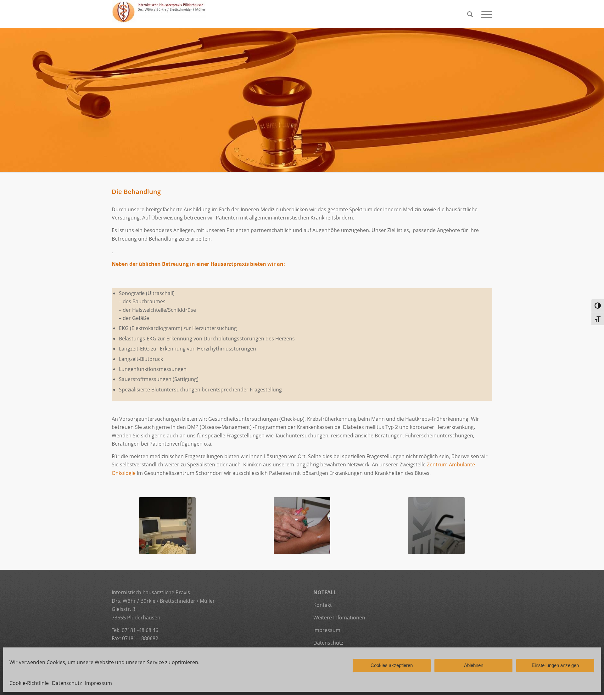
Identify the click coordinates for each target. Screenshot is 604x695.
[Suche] (470, 14)
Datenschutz (67, 683)
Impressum (98, 683)
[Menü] (484, 14)
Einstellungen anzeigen (555, 665)
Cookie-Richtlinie (29, 683)
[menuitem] (470, 14)
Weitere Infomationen (339, 617)
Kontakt (322, 604)
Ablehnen (473, 665)
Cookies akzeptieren (392, 665)
